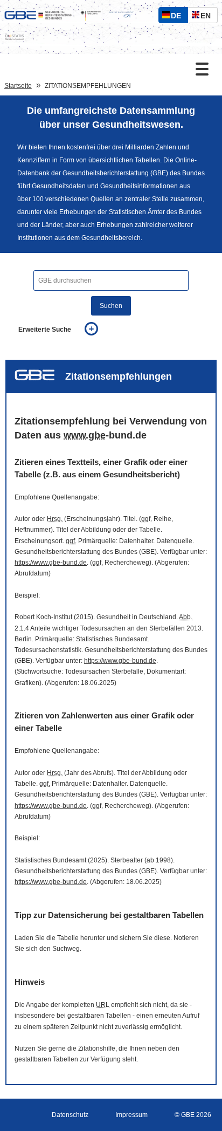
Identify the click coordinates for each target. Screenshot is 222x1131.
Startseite (18, 86)
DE (178, 17)
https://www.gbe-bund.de (51, 562)
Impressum (131, 1115)
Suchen (111, 306)
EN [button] (208, 17)
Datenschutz (70, 1115)
